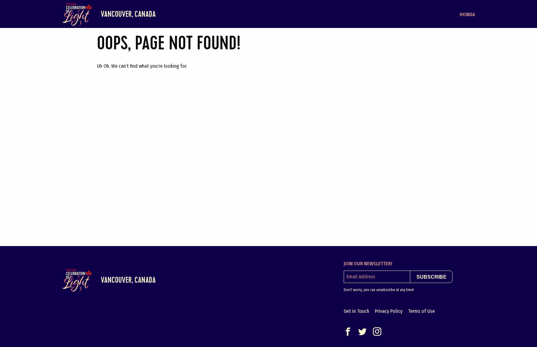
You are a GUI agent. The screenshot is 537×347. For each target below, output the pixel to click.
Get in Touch (356, 311)
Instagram (377, 331)
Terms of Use (421, 311)
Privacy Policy (388, 311)
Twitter (362, 331)
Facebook (348, 331)
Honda (467, 14)
